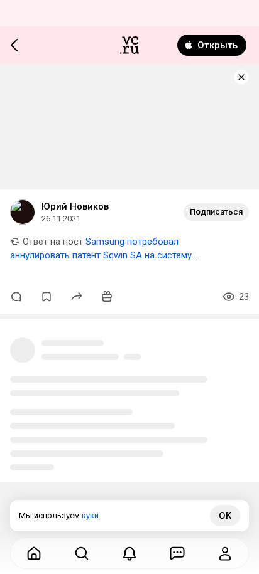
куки (90, 515)
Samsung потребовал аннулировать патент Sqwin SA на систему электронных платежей (101, 255)
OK (225, 515)
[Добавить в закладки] (46, 297)
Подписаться (216, 211)
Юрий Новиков (75, 206)
